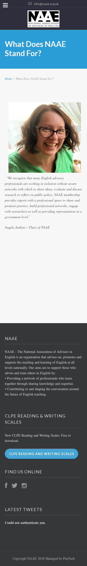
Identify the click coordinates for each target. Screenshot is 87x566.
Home (8, 78)
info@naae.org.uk (46, 4)
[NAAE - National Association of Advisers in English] (43, 18)
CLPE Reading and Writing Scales (41, 454)
